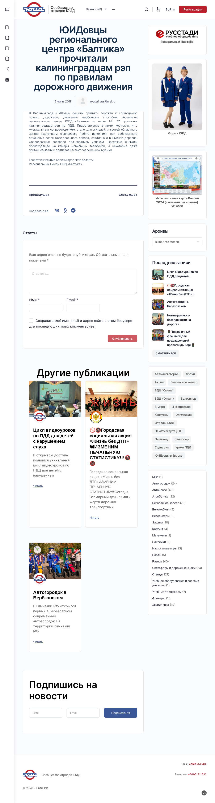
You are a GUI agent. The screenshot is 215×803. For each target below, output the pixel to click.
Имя (34, 300)
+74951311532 (197, 774)
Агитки (190, 374)
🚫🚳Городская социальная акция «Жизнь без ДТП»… (180, 290)
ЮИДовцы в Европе (168, 455)
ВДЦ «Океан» (164, 398)
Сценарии (162, 447)
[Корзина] (158, 9)
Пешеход (161, 439)
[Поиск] (146, 9)
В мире (160, 406)
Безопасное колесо (183, 382)
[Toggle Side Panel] (7, 9)
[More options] (113, 9)
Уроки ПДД (183, 447)
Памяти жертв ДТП (168, 431)
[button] (57, 210)
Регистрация (193, 9)
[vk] (204, 792)
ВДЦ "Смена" (164, 390)
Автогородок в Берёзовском (50, 595)
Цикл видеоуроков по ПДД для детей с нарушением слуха (54, 438)
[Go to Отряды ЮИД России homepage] (49, 9)
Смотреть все (166, 353)
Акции (159, 382)
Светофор (181, 439)
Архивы (160, 231)
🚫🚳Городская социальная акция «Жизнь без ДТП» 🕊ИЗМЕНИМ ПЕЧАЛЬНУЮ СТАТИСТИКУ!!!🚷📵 (111, 446)
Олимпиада (184, 414)
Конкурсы (162, 414)
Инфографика (181, 406)
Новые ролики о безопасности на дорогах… (179, 319)
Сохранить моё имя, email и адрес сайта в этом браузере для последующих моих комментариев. (80, 323)
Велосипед (188, 398)
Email (73, 300)
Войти (170, 9)
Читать (38, 485)
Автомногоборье (166, 374)
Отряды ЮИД (164, 423)
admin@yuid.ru (198, 763)
